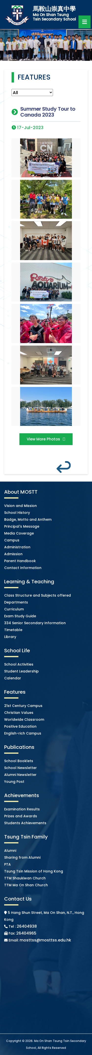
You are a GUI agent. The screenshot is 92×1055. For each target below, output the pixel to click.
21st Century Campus (23, 705)
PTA (7, 864)
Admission (13, 554)
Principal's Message (21, 526)
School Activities (18, 664)
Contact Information (22, 567)
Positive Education (20, 726)
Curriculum (14, 609)
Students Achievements (25, 823)
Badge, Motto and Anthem (28, 519)
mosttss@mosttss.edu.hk (45, 940)
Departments (16, 602)
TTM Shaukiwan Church (25, 878)
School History (17, 512)
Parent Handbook (20, 560)
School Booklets (18, 760)
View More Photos (43, 439)
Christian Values (18, 712)
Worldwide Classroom (24, 719)
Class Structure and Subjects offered (37, 595)
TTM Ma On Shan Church (26, 885)
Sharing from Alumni (22, 857)
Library (10, 636)
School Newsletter (20, 767)
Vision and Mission (20, 505)
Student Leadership (21, 671)
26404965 (26, 933)
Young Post (14, 781)
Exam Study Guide (20, 616)
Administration (17, 547)
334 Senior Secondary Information (35, 622)
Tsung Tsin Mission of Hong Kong (33, 871)
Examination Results (22, 809)
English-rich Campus (22, 733)
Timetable (13, 629)
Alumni (10, 850)
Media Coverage (19, 533)
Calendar (12, 678)
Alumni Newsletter (20, 774)
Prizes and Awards (20, 816)
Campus (11, 540)
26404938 (27, 926)
